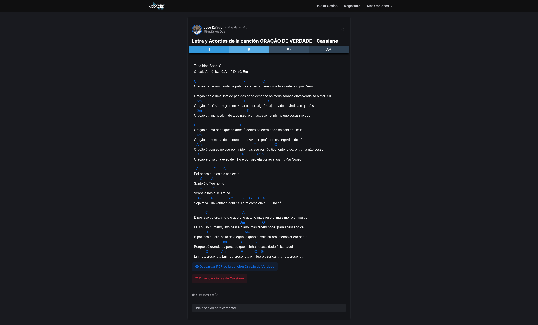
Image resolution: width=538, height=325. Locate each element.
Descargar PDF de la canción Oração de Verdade (236, 266)
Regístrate (352, 6)
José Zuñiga (213, 27)
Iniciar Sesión (327, 6)
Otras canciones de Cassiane (221, 278)
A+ (328, 49)
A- (289, 49)
